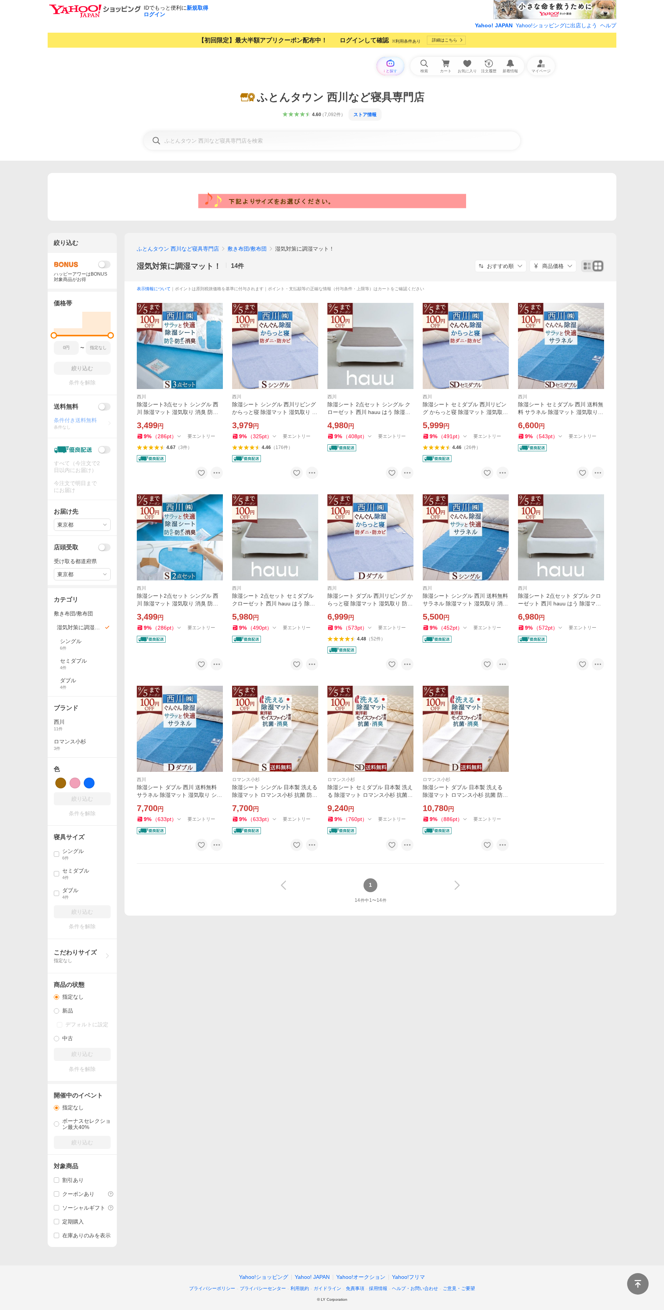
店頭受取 (66, 547)
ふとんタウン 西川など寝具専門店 (178, 249)
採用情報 (378, 1288)
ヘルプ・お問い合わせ (415, 1288)
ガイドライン (327, 1288)
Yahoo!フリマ (408, 1277)
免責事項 (355, 1288)
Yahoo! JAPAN (494, 25)
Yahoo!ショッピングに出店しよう (556, 25)
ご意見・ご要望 (459, 1288)
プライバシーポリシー (212, 1288)
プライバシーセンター (263, 1288)
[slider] (54, 335)
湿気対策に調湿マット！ (179, 266)
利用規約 (299, 1288)
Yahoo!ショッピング (263, 1277)
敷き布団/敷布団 (247, 249)
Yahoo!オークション (360, 1277)
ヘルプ (608, 25)
